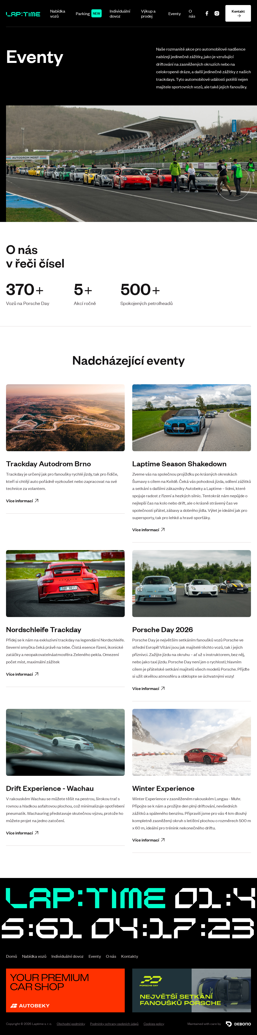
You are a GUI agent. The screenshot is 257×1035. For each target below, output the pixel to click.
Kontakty (129, 956)
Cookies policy (154, 1023)
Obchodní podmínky (71, 1023)
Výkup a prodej (148, 13)
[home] (23, 13)
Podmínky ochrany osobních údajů (114, 1023)
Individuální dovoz (120, 13)
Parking (83, 13)
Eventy (174, 13)
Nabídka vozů (57, 13)
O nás (192, 13)
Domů (11, 956)
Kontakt (238, 13)
